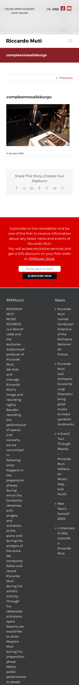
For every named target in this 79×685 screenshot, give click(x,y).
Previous (66, 78)
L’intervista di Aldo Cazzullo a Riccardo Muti (64, 540)
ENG (55, 9)
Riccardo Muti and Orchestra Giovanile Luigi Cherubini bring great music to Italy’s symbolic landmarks (64, 394)
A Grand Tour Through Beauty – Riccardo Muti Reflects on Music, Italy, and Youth (64, 464)
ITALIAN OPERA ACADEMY (20, 8)
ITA (49, 9)
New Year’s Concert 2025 (64, 511)
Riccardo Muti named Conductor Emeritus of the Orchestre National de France (64, 331)
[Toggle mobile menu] (70, 41)
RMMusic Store (42, 259)
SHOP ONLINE (19, 12)
